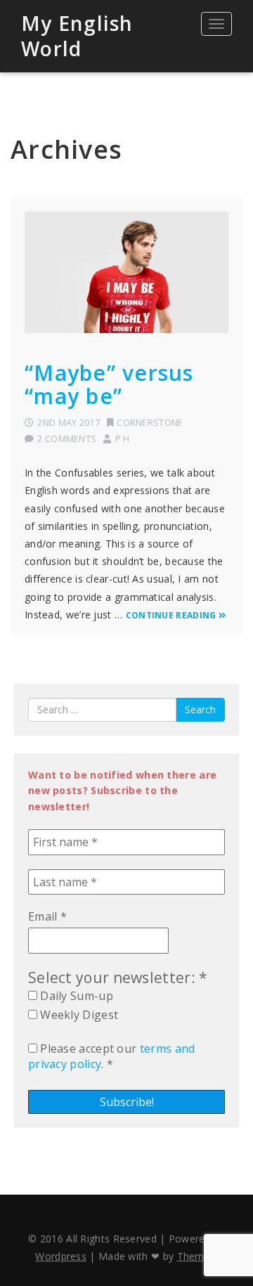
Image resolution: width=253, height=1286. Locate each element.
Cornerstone (150, 423)
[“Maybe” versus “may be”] (126, 272)
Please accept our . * (111, 1056)
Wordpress (60, 1256)
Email (47, 916)
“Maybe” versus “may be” (109, 384)
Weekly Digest (77, 1014)
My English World (77, 36)
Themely (197, 1256)
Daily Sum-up (75, 996)
